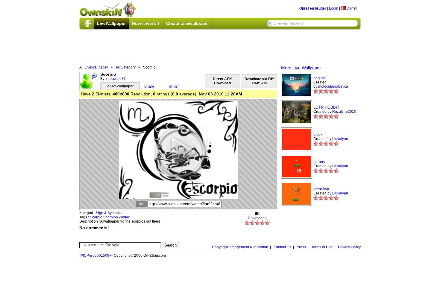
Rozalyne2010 (344, 111)
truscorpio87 (115, 79)
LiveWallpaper (111, 23)
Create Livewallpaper (187, 23)
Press (301, 247)
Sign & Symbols (109, 213)
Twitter (173, 86)
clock (318, 134)
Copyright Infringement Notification (240, 247)
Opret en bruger (312, 8)
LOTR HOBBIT (326, 107)
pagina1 (320, 78)
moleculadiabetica (333, 86)
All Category (126, 67)
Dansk (351, 8)
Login (333, 8)
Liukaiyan (340, 139)
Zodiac (124, 217)
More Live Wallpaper (301, 67)
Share (149, 86)
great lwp (321, 189)
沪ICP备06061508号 (96, 255)
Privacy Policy (349, 247)
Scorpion (110, 217)
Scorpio (96, 217)
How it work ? (146, 23)
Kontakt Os (282, 247)
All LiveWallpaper (93, 67)
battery (319, 161)
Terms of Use (322, 247)
